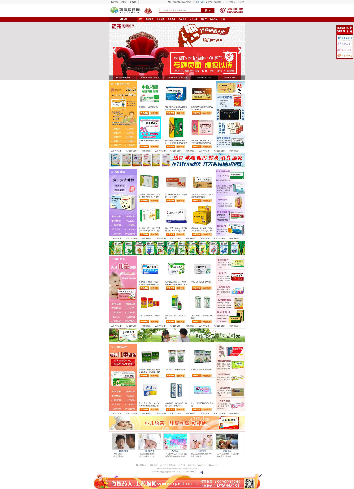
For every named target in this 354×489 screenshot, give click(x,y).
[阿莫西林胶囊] (230, 175)
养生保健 (214, 19)
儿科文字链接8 (219, 151)
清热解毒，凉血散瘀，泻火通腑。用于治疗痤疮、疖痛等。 (149, 196)
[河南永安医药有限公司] (230, 202)
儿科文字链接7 (204, 151)
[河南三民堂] (230, 229)
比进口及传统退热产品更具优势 (202, 404)
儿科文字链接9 (234, 151)
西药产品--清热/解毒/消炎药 (175, 456)
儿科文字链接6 (190, 151)
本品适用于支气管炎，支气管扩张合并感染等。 (176, 196)
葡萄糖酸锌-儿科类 (224, 456)
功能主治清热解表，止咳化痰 (149, 316)
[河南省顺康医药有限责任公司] (230, 128)
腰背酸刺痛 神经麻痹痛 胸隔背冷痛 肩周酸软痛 (176, 404)
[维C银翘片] (227, 435)
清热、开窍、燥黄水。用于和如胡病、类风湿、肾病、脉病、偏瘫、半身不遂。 (176, 229)
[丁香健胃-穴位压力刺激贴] (230, 88)
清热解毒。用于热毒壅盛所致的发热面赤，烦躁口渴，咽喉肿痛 (149, 371)
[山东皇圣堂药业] (177, 154)
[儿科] (230, 263)
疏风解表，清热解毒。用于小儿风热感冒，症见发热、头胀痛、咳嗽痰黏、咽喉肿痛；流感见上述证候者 (202, 229)
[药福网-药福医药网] (125, 8)
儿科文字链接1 (116, 151)
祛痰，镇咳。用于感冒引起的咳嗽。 (202, 317)
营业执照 (153, 465)
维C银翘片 (227, 451)
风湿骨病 (171, 19)
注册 (203, 2)
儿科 (223, 19)
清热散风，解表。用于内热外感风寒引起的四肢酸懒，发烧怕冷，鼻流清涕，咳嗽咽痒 (176, 283)
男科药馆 (149, 19)
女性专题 (160, 19)
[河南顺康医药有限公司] (230, 316)
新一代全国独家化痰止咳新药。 (149, 142)
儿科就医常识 (149, 451)
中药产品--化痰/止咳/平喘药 (175, 370)
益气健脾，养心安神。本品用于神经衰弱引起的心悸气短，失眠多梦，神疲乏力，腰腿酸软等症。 (202, 142)
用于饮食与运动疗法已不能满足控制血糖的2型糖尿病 (176, 108)
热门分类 (182, 465)
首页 (140, 19)
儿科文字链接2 (131, 151)
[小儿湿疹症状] (201, 435)
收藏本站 (114, 2)
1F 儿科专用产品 (120, 84)
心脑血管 (182, 19)
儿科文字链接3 (146, 151)
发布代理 (133, 2)
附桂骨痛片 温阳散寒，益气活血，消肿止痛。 (202, 108)
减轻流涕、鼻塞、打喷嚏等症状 (176, 317)
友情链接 (172, 465)
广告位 (123, 2)
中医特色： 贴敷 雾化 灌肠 (148, 107)
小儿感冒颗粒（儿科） (148, 456)
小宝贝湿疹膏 (119, 456)
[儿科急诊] (175, 435)
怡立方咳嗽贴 (196, 456)
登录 (197, 2)
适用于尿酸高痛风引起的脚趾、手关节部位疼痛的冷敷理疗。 (176, 142)
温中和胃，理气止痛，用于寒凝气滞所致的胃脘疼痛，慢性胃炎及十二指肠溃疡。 (149, 229)
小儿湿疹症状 (201, 451)
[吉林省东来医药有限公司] (230, 114)
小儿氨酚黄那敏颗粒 (147, 454)
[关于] (149, 435)
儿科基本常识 (123, 451)
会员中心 (209, 2)
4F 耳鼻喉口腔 (119, 346)
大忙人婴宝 (118, 454)
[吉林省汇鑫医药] (230, 276)
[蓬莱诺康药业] (230, 189)
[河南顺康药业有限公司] (230, 216)
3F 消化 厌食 (118, 259)
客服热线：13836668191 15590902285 (229, 2)
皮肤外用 (193, 19)
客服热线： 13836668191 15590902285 (203, 465)
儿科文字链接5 (175, 151)
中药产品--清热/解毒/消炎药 (201, 282)
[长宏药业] (230, 141)
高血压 (204, 19)
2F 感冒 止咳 (118, 171)
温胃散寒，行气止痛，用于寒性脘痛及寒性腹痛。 (202, 196)
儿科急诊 (175, 451)
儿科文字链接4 (160, 151)
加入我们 (162, 465)
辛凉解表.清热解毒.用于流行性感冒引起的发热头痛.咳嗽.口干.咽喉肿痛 (149, 283)
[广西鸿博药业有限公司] (230, 101)
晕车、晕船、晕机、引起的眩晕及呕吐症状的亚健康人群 (149, 404)
